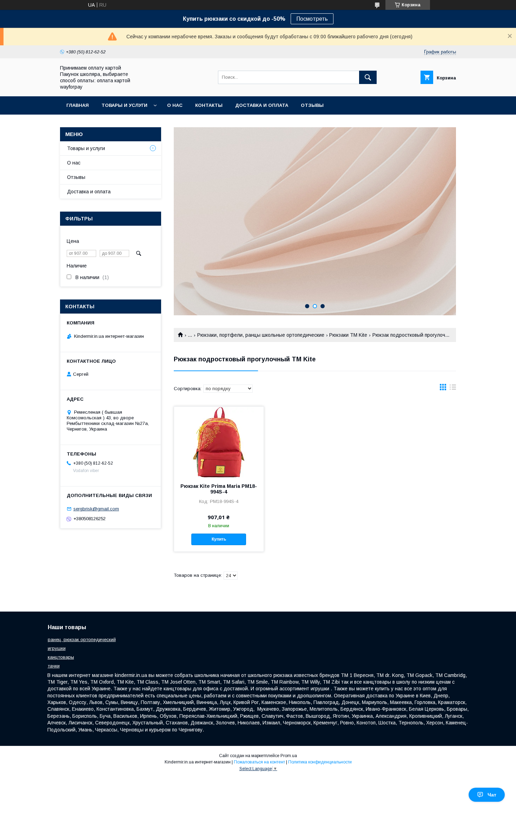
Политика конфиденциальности (320, 762)
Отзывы (312, 105)
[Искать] (368, 77)
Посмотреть (312, 19)
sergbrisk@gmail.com (96, 508)
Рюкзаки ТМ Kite (348, 335)
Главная (77, 105)
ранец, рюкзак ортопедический (82, 639)
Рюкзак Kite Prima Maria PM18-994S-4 (218, 489)
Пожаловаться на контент (259, 762)
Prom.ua (288, 755)
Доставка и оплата (261, 105)
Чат (492, 795)
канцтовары (61, 657)
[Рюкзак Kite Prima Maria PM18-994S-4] (219, 442)
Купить (219, 539)
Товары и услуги (124, 105)
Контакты (209, 105)
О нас (175, 105)
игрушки (57, 648)
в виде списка (453, 389)
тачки (54, 666)
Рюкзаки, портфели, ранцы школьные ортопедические (260, 335)
